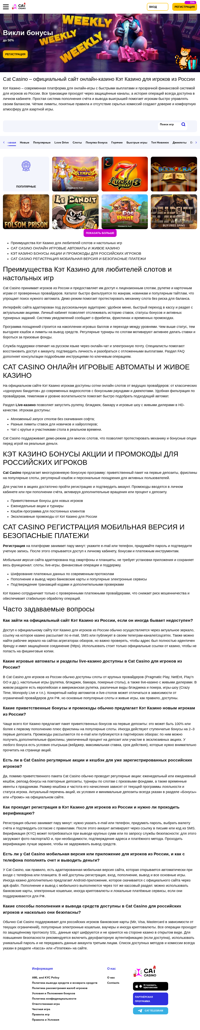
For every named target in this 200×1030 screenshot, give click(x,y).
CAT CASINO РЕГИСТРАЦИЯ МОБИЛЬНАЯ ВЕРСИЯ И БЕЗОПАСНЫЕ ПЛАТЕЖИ (78, 259)
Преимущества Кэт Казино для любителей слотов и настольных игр (66, 243)
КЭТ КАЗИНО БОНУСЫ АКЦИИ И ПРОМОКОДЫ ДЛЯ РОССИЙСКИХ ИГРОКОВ (76, 253)
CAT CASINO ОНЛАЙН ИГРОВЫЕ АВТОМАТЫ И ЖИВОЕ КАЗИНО (65, 248)
